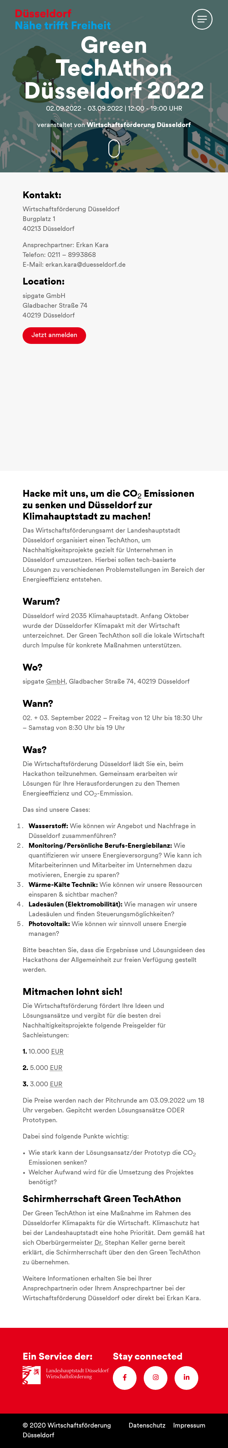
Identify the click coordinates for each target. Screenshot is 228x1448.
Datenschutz (147, 1425)
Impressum (189, 1425)
